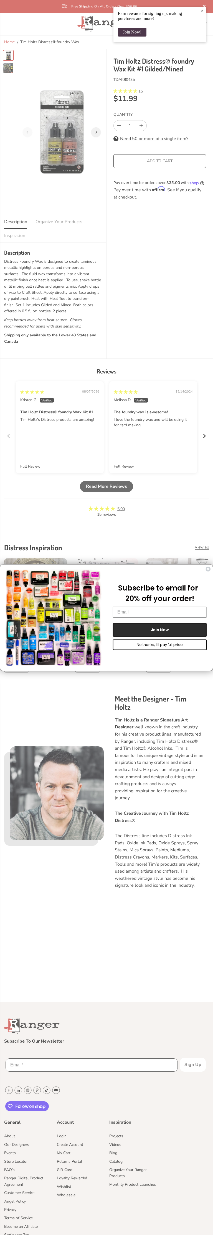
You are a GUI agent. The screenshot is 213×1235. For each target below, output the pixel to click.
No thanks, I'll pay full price (159, 644)
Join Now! (132, 32)
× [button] (202, 10)
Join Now (160, 629)
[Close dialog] (208, 569)
